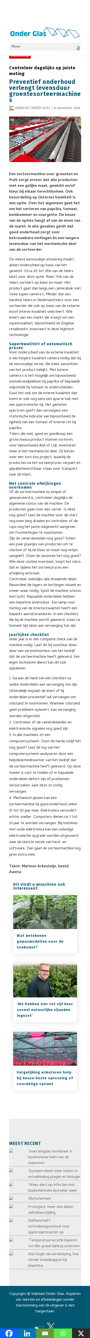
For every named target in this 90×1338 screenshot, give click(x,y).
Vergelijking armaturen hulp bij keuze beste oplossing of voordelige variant (45, 1078)
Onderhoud (20, 56)
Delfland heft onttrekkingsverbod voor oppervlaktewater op (49, 1227)
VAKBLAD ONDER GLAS (32, 108)
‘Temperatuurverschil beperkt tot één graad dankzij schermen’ (54, 1243)
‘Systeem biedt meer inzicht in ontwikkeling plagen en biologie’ (54, 1174)
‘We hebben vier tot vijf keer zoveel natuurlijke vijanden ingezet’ (45, 1010)
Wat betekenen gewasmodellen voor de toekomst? (40, 941)
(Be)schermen (39, 1199)
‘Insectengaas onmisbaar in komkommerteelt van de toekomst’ (50, 1157)
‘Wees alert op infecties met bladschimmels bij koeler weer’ (53, 1188)
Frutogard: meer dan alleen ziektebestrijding (50, 1210)
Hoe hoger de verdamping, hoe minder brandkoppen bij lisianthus (53, 1260)
